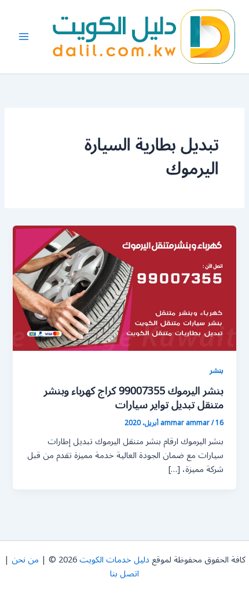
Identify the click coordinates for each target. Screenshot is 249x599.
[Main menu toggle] (24, 36)
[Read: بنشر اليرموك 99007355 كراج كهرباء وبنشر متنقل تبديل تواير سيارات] (124, 288)
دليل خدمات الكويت (114, 560)
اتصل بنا (124, 574)
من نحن (25, 560)
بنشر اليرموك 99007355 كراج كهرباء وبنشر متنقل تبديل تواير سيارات (134, 398)
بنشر (217, 370)
